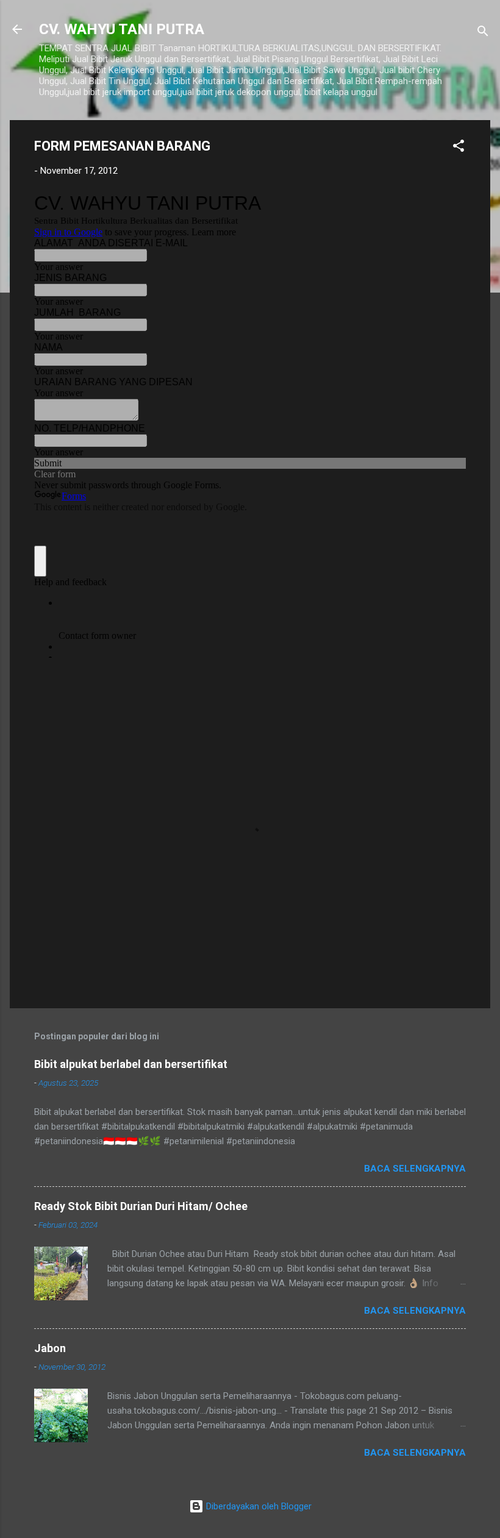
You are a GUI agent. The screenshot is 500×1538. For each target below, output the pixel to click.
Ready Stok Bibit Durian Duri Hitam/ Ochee (141, 1206)
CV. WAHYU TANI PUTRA (121, 29)
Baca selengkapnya (415, 1168)
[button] (458, 147)
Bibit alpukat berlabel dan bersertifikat (130, 1064)
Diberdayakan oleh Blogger (258, 1506)
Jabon (50, 1348)
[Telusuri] (483, 33)
